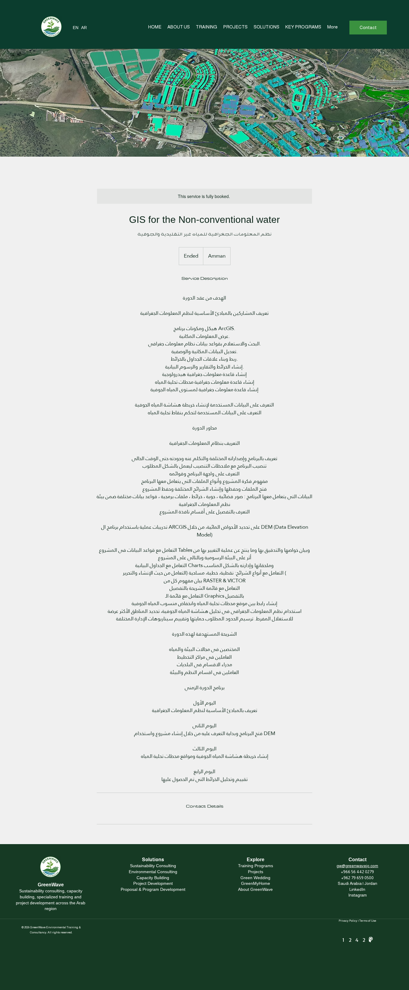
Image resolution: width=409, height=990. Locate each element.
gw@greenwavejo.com (357, 865)
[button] (332, 26)
